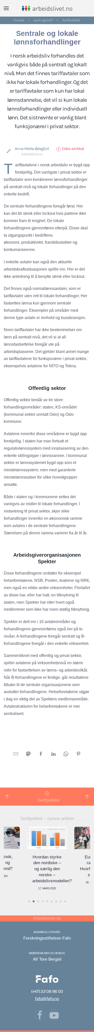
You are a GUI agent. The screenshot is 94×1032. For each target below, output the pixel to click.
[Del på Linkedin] (53, 753)
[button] (6, 8)
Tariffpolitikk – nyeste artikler (47, 818)
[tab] (29, 901)
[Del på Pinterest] (78, 753)
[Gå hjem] (47, 8)
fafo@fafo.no (47, 998)
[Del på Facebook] (40, 753)
